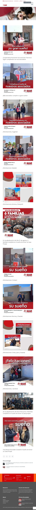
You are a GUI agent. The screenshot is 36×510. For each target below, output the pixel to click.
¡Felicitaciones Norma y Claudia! (12, 316)
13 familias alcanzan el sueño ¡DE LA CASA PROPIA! (15, 466)
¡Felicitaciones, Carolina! (10, 389)
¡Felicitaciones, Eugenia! (10, 132)
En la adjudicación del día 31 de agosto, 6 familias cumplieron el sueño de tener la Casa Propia (17, 242)
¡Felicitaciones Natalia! (10, 168)
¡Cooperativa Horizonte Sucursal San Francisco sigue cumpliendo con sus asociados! (17, 58)
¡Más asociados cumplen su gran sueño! (15, 95)
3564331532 (7, 479)
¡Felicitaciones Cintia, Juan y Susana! (14, 352)
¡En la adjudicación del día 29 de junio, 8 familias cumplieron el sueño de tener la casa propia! (18, 412)
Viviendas (4, 499)
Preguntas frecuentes (6, 500)
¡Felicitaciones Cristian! (10, 280)
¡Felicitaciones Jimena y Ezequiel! (13, 204)
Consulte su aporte (27, 2)
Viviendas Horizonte (17, 507)
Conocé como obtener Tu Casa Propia (27, 503)
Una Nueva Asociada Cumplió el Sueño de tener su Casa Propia (17, 450)
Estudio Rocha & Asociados (29, 507)
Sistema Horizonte (5, 501)
